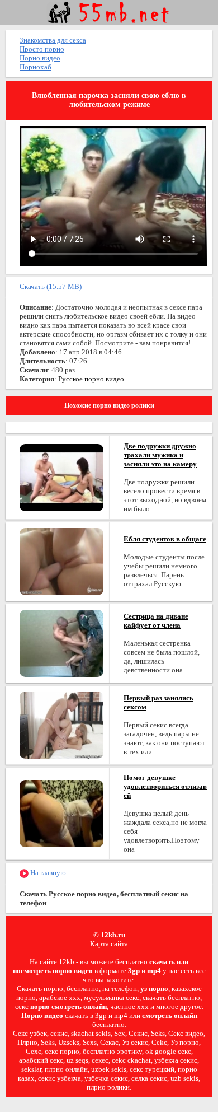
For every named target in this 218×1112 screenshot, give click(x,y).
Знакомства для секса (53, 40)
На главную (47, 872)
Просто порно (42, 49)
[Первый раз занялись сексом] (61, 724)
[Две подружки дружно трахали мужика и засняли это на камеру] (61, 477)
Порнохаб (35, 67)
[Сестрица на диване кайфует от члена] (61, 642)
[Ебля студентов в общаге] (61, 561)
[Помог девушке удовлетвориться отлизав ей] (61, 813)
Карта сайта (109, 944)
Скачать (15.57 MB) (51, 286)
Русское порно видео (91, 379)
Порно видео (40, 58)
